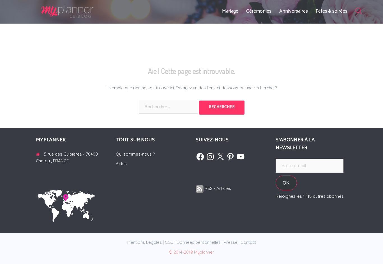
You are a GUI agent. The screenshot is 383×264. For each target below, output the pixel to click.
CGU (169, 242)
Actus (121, 163)
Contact (248, 242)
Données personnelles (199, 242)
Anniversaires (293, 11)
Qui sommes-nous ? (135, 154)
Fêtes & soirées (331, 11)
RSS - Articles (217, 188)
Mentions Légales (144, 242)
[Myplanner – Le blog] (82, 11)
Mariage (230, 11)
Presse (230, 242)
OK (286, 183)
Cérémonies (258, 11)
